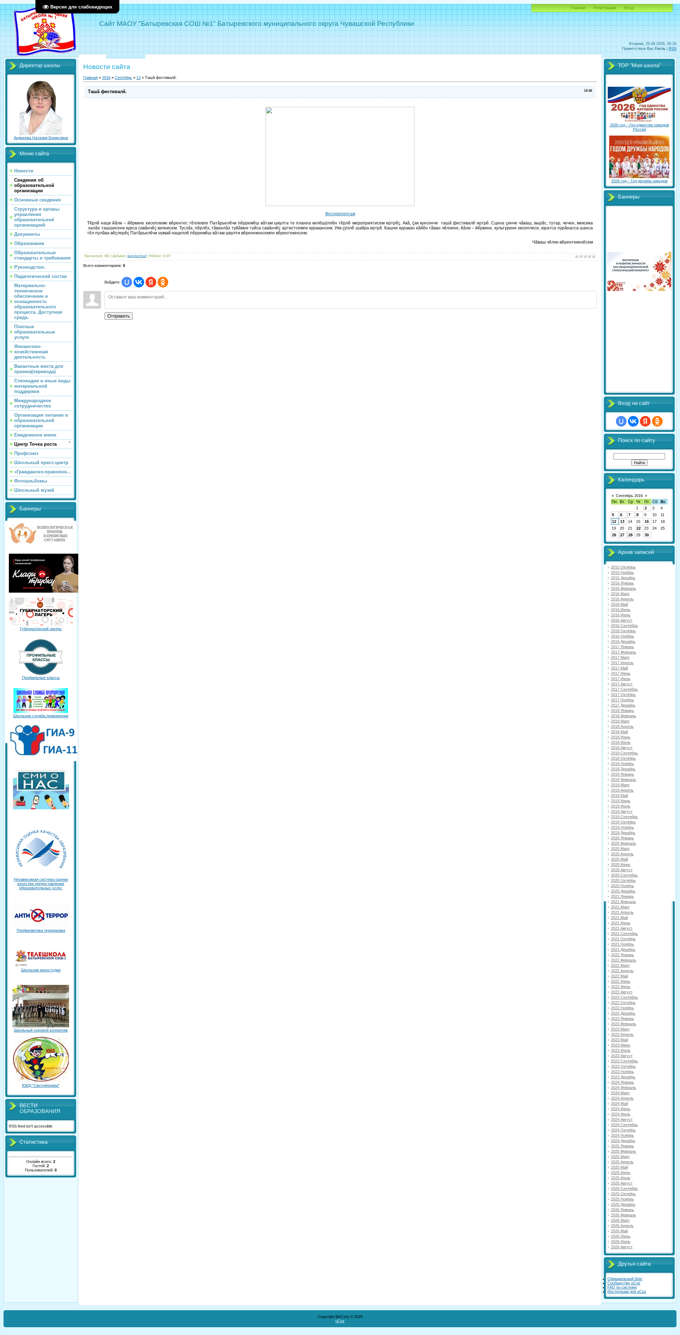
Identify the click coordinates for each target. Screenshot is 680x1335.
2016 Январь (622, 583)
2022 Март (620, 965)
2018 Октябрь (623, 758)
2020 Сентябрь (624, 875)
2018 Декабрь (623, 769)
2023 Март (620, 1029)
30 (647, 535)
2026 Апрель (622, 1225)
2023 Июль (620, 1050)
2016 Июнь (620, 609)
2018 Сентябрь (624, 753)
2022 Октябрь (623, 1002)
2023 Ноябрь (622, 1071)
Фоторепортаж (340, 213)
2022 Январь (622, 955)
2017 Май (619, 668)
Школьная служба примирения (40, 716)
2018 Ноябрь (622, 763)
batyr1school (137, 256)
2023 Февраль (623, 1024)
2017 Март (620, 657)
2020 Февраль (623, 843)
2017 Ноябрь (622, 700)
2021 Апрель (622, 912)
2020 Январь (622, 838)
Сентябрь (123, 77)
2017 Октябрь (623, 694)
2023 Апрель (622, 1034)
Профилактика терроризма (41, 930)
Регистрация (605, 8)
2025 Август (622, 1183)
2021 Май (619, 917)
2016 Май (619, 604)
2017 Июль (620, 679)
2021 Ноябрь (622, 944)
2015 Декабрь (623, 578)
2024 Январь (622, 1082)
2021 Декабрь (623, 949)
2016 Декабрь (623, 641)
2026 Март (620, 1220)
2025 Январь (622, 1146)
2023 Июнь (620, 1045)
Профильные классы (41, 677)
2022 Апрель (622, 971)
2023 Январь (622, 1018)
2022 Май (619, 976)
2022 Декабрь (623, 1013)
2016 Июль (620, 615)
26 (614, 535)
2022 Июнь (620, 981)
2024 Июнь (620, 1109)
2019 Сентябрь (624, 817)
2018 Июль (620, 742)
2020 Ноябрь (622, 886)
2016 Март (620, 594)
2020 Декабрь (623, 891)
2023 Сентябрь (624, 1061)
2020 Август (622, 870)
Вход (628, 8)
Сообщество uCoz (623, 1283)
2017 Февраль (623, 652)
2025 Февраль (623, 1151)
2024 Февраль (623, 1087)
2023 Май (619, 1040)
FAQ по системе (622, 1287)
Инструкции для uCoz (626, 1291)
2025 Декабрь (623, 1204)
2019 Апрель (622, 790)
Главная (578, 8)
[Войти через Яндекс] (151, 282)
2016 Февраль (623, 588)
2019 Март (620, 785)
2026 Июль (620, 1241)
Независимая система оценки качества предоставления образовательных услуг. (41, 883)
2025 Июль (620, 1178)
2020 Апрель (622, 854)
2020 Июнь (620, 864)
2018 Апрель (622, 726)
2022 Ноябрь (622, 1008)
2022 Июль (620, 987)
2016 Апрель (622, 599)
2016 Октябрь (623, 631)
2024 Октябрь (623, 1130)
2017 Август (622, 684)
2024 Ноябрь (622, 1135)
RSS (672, 48)
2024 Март (620, 1093)
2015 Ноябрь (622, 572)
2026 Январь (622, 1210)
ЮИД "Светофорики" (41, 1085)
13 (622, 521)
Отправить (118, 316)
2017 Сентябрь (624, 689)
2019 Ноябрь (622, 827)
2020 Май (619, 859)
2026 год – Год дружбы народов (639, 181)
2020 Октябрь (623, 880)
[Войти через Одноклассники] (163, 282)
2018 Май (619, 732)
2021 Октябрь (623, 939)
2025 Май (619, 1167)
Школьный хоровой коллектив (41, 1030)
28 (630, 535)
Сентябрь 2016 (629, 496)
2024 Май (619, 1103)
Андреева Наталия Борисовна (41, 138)
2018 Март (620, 721)
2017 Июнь (620, 673)
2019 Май (619, 795)
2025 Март (620, 1156)
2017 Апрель (622, 663)
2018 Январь (622, 710)
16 (647, 521)
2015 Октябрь (623, 567)
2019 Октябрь (623, 822)
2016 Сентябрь (624, 625)
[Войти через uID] (126, 282)
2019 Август (622, 811)
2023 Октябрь (623, 1066)
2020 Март (620, 848)
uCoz (340, 1321)
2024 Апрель (622, 1098)
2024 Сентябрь (624, 1125)
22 (638, 528)
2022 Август (622, 992)
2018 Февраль (623, 716)
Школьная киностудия (41, 970)
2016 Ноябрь (622, 636)
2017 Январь (622, 647)
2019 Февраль (623, 779)
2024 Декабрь (623, 1141)
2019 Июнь (620, 801)
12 (138, 77)
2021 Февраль (623, 902)
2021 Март (620, 907)
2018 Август (622, 748)
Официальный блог (624, 1279)
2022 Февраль (623, 960)
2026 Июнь (620, 1236)
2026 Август (622, 1247)
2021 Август (622, 928)
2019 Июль (620, 806)
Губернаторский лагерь (41, 629)
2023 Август (622, 1056)
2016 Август (622, 620)
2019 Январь (622, 774)
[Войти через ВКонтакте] (139, 282)
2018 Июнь (620, 737)
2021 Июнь (620, 923)
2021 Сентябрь (624, 933)
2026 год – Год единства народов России (639, 127)
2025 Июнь (620, 1172)
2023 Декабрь (623, 1077)
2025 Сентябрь (624, 1188)
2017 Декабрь (623, 705)
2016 (106, 77)
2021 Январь (622, 896)
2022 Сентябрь (624, 997)
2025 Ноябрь (622, 1199)
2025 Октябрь (623, 1194)
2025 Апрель (622, 1162)
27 (622, 535)
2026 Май (619, 1231)
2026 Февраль (623, 1215)
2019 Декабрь (623, 833)
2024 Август (622, 1119)
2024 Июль (620, 1114)
